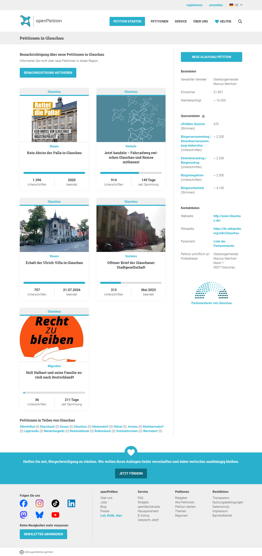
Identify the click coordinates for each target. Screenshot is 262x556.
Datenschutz (221, 507)
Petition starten (127, 21)
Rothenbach (103, 431)
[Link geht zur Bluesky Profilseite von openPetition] (39, 514)
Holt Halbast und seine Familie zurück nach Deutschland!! (54, 374)
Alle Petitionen (184, 502)
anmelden (216, 5)
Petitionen (160, 21)
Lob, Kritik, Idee (111, 515)
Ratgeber (181, 498)
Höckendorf (100, 426)
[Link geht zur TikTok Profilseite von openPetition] (55, 503)
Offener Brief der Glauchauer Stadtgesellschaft (131, 265)
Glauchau (54, 92)
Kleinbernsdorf (153, 426)
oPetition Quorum (193, 124)
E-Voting (143, 515)
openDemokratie (149, 507)
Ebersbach (47, 426)
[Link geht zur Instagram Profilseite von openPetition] (39, 503)
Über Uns (200, 21)
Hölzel (118, 426)
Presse (104, 511)
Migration (54, 366)
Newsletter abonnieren (43, 534)
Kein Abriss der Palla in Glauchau (54, 152)
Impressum (220, 511)
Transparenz (221, 498)
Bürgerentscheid (192, 188)
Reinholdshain (80, 431)
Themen (180, 511)
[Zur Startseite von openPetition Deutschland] (41, 21)
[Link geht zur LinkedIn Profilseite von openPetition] (71, 503)
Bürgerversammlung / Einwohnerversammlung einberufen (196, 141)
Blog (103, 507)
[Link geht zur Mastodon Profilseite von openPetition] (23, 514)
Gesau (64, 426)
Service (181, 21)
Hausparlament (148, 511)
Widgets (143, 502)
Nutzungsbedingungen (228, 502)
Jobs (103, 502)
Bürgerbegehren (192, 175)
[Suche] (240, 21)
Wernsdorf (150, 431)
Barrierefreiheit (222, 515)
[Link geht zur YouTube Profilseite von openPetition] (55, 514)
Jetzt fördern (131, 473)
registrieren (194, 5)
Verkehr (131, 146)
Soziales (131, 256)
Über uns (106, 498)
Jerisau (132, 426)
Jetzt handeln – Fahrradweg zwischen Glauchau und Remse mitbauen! (131, 157)
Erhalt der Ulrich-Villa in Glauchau (54, 262)
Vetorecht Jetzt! (148, 520)
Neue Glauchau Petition (211, 57)
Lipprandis (32, 431)
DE (235, 5)
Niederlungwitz (54, 431)
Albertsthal (28, 426)
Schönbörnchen (127, 431)
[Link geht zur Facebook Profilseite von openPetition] (23, 503)
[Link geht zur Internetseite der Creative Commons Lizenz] (22, 552)
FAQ (140, 498)
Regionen (181, 515)
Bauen (54, 146)
